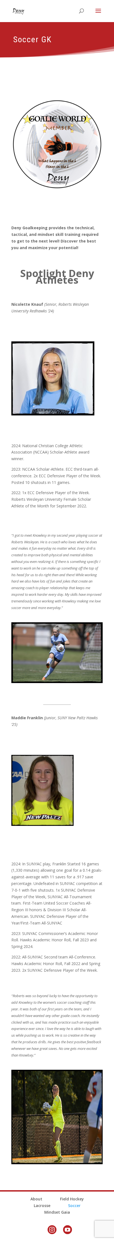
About (36, 1199)
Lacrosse (42, 1205)
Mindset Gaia (57, 1212)
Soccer (74, 1205)
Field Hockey (72, 1199)
